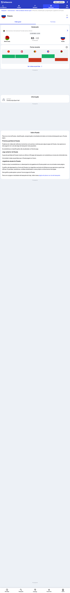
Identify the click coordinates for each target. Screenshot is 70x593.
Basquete (3, 10)
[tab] (18, 22)
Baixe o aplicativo (59, 2)
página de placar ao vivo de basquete (49, 175)
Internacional (11, 10)
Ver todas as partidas (34, 66)
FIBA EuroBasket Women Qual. (24, 10)
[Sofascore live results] (7, 2)
